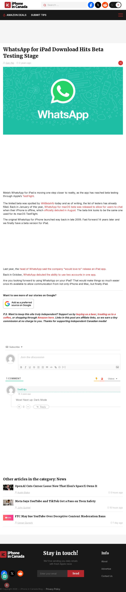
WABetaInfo (47, 203)
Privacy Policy (53, 589)
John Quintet (24, 507)
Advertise (106, 568)
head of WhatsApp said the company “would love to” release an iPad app (63, 268)
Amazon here (45, 317)
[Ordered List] (38, 367)
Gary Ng (10, 63)
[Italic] (25, 367)
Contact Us (106, 576)
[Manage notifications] (6, 585)
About (104, 561)
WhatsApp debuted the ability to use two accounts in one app (59, 274)
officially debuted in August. (60, 210)
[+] (64, 367)
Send (76, 573)
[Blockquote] (47, 367)
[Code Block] (51, 367)
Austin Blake (24, 492)
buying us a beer (86, 314)
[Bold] (21, 367)
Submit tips (38, 15)
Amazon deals (16, 15)
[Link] (55, 367)
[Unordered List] (43, 367)
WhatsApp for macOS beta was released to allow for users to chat (83, 206)
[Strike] (34, 367)
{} (60, 367)
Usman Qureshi (25, 522)
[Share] (120, 63)
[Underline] (30, 367)
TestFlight (28, 196)
